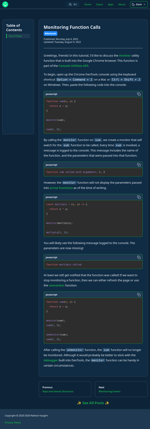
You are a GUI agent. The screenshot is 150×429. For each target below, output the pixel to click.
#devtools (50, 33)
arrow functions (61, 188)
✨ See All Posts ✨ (93, 402)
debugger (51, 360)
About (121, 4)
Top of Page (15, 36)
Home (87, 4)
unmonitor (56, 285)
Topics (99, 4)
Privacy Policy (13, 422)
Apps (111, 4)
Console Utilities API (73, 66)
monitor (125, 55)
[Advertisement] (18, 87)
